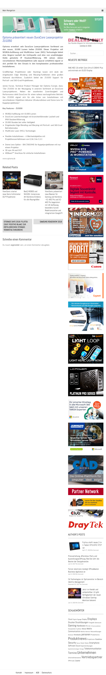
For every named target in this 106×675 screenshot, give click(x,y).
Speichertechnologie (73, 649)
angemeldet (15, 245)
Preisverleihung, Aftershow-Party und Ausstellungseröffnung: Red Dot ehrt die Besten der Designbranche (83, 559)
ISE (89, 626)
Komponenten (72, 629)
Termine (72, 653)
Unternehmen (86, 652)
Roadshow (98, 639)
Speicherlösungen (87, 646)
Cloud (70, 619)
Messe (84, 629)
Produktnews (77, 638)
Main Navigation (9, 10)
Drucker (71, 622)
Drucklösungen (81, 622)
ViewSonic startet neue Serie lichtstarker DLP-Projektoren (12, 194)
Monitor (83, 632)
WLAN (72, 661)
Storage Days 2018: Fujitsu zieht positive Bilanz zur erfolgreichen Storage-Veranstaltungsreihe (16, 225)
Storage (82, 649)
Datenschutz (47, 673)
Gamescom (98, 623)
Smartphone (94, 642)
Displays (92, 619)
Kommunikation (96, 626)
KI (91, 626)
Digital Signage (77, 619)
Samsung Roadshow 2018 (51, 221)
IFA (87, 626)
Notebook (70, 635)
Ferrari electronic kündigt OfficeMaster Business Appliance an (83, 570)
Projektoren (91, 639)
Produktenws (95, 635)
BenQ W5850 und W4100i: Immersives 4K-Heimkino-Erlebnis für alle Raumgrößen (32, 195)
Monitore (87, 631)
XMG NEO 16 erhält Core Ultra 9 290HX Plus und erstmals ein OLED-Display (85, 69)
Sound (78, 645)
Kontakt (19, 673)
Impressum (29, 673)
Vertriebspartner (92, 657)
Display (84, 619)
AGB (37, 673)
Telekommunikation (92, 648)
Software (71, 645)
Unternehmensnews (74, 658)
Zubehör (77, 660)
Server (78, 643)
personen (85, 634)
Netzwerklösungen (96, 632)
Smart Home (85, 643)
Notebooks (77, 635)
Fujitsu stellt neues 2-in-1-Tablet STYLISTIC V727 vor (92, 545)
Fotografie (91, 623)
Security (72, 642)
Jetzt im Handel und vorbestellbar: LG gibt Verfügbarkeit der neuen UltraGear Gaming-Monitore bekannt (91, 595)
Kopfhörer (78, 629)
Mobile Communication (80, 630)
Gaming (72, 625)
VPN (69, 661)
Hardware (81, 625)
